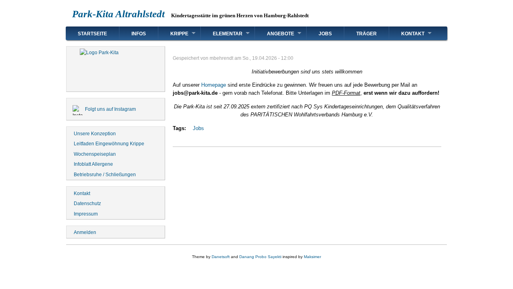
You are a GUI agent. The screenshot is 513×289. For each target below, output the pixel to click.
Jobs (325, 34)
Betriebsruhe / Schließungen (105, 174)
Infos (138, 34)
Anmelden (85, 232)
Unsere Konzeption (95, 133)
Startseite (92, 34)
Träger (366, 34)
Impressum (86, 214)
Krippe (179, 34)
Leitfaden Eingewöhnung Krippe (109, 144)
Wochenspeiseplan (95, 154)
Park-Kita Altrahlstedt (118, 13)
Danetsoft (221, 256)
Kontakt (412, 34)
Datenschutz (87, 203)
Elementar (227, 34)
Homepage (213, 85)
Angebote (280, 34)
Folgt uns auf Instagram (110, 109)
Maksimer (312, 256)
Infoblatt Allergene (93, 164)
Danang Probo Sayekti (260, 256)
